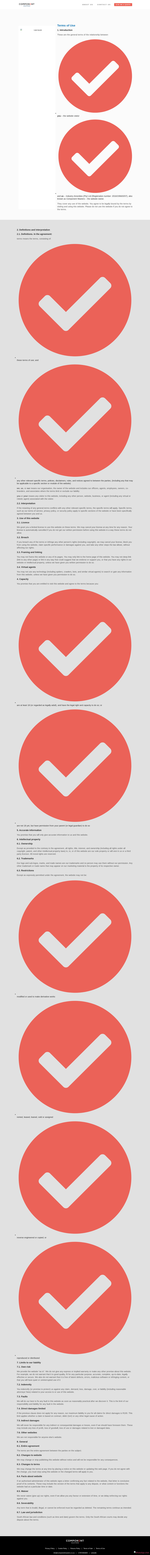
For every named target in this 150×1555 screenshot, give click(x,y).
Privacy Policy (50, 1548)
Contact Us (104, 4)
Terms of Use (100, 1548)
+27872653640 (83, 1553)
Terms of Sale (88, 1548)
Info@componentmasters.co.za (63, 1553)
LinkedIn (94, 1553)
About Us (87, 4)
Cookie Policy (62, 1548)
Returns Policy (75, 1548)
